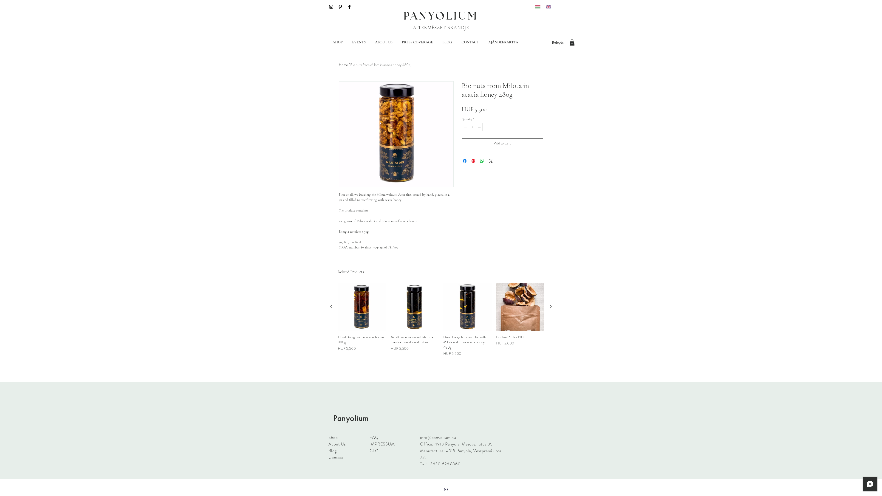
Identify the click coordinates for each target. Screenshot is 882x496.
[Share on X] (491, 161)
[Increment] (479, 127)
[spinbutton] (472, 127)
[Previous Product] (331, 306)
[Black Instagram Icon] (331, 6)
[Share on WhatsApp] (482, 161)
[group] (441, 319)
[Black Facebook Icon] (349, 6)
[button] (572, 42)
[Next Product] (551, 306)
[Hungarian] (537, 7)
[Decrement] (465, 127)
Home (343, 64)
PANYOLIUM (441, 16)
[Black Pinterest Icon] (340, 6)
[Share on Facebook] (464, 161)
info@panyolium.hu (438, 437)
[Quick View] (362, 307)
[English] (548, 7)
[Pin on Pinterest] (473, 161)
